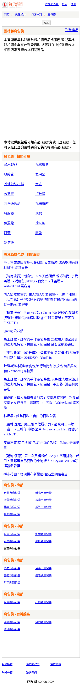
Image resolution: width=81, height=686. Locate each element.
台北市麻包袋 (12, 493)
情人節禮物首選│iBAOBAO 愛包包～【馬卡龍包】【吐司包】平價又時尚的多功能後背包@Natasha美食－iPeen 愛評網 (41, 299)
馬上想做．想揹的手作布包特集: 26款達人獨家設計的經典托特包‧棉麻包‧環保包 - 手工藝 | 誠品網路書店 (41, 384)
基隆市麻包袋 (43, 500)
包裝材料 (36, 14)
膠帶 (38, 233)
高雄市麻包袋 (12, 568)
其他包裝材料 (14, 184)
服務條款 (7, 664)
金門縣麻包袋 (43, 622)
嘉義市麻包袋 (12, 575)
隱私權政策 (32, 664)
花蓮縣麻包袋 (43, 602)
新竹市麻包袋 (43, 507)
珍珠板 (40, 223)
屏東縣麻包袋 (12, 582)
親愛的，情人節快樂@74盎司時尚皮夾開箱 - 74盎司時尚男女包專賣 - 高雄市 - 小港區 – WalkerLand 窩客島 (41, 402)
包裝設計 (20, 14)
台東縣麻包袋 (12, 602)
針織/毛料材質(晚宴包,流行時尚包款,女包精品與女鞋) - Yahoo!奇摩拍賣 (40, 368)
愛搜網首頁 (52, 4)
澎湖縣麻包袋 (12, 622)
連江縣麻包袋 (12, 629)
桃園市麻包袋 (12, 507)
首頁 (7, 14)
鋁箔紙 (9, 243)
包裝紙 (9, 194)
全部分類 (7, 672)
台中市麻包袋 (12, 534)
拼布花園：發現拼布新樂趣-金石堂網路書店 (36, 474)
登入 (64, 4)
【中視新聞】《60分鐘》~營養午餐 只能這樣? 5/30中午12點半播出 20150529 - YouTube (41, 355)
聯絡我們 (31, 672)
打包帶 (40, 194)
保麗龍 (9, 223)
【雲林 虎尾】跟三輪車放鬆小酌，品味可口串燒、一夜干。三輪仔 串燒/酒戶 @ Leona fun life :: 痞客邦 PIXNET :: (41, 429)
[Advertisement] (40, 95)
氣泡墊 (40, 174)
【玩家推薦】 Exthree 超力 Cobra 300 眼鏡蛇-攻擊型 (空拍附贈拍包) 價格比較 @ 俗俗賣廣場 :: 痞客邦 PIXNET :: (41, 317)
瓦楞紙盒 (42, 164)
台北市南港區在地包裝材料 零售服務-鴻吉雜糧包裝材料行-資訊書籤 (41, 265)
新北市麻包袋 (43, 493)
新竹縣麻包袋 (12, 514)
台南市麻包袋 (43, 568)
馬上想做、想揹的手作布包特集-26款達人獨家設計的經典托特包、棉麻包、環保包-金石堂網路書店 (41, 342)
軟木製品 (10, 164)
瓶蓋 (7, 233)
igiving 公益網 (13, 331)
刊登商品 (71, 30)
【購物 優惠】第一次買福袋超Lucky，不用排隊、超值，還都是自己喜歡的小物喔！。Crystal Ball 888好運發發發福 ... (41, 461)
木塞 (38, 184)
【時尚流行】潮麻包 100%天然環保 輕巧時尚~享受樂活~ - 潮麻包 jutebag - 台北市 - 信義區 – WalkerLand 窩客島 (41, 281)
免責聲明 (55, 664)
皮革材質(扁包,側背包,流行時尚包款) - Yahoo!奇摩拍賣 (41, 445)
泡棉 (38, 213)
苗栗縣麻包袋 (12, 541)
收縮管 (9, 174)
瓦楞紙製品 (12, 203)
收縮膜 (9, 213)
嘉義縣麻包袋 (43, 575)
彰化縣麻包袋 (43, 534)
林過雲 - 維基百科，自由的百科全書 (30, 416)
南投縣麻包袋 (43, 541)
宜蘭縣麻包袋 (12, 500)
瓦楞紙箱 (42, 203)
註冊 (73, 4)
